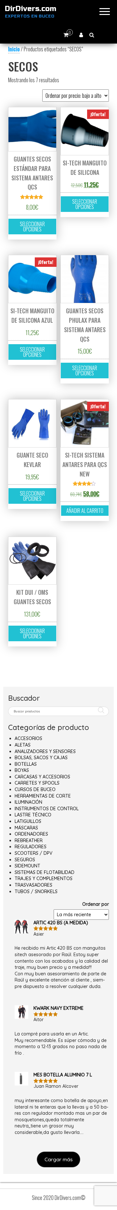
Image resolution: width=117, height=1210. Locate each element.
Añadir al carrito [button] (84, 510)
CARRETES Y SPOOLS (37, 783)
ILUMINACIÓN (28, 802)
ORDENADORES (31, 834)
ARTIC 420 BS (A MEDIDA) (60, 923)
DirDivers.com (30, 9)
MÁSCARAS (26, 828)
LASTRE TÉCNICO (33, 815)
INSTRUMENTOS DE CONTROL (47, 809)
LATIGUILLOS (28, 821)
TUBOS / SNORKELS (36, 891)
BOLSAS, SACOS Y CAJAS (41, 758)
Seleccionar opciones (32, 226)
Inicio (14, 49)
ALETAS (23, 745)
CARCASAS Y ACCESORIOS (42, 777)
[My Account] (81, 34)
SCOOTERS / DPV (33, 853)
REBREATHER (29, 840)
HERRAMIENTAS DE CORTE (43, 796)
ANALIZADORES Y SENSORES (45, 751)
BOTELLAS (26, 764)
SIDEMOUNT (27, 866)
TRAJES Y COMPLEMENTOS (43, 878)
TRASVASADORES (33, 885)
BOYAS (22, 770)
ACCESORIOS (28, 738)
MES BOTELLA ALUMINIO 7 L (62, 1075)
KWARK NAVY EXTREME (58, 1008)
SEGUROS (25, 860)
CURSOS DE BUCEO (35, 789)
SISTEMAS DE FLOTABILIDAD (44, 872)
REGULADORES (30, 847)
